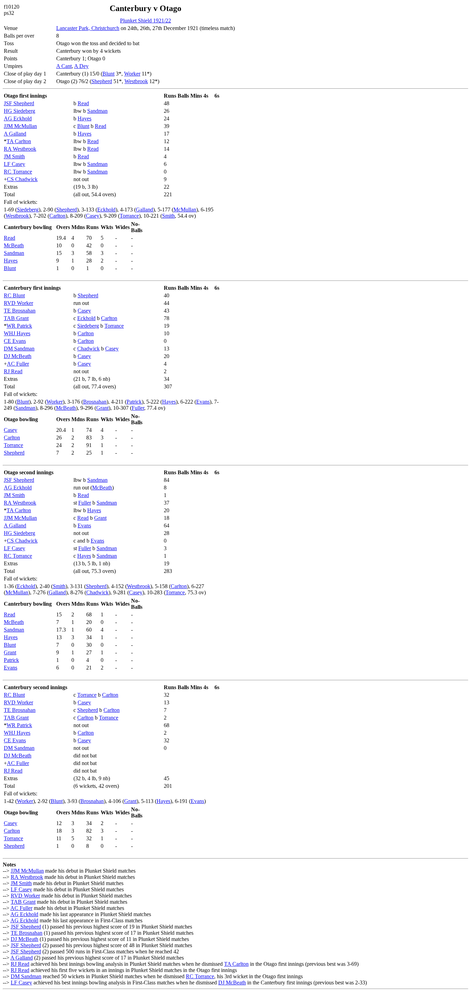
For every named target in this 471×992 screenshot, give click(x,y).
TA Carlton (19, 141)
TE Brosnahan (20, 311)
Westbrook (136, 81)
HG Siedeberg (19, 111)
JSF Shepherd (19, 103)
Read (83, 103)
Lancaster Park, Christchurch (87, 28)
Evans (203, 402)
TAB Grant (16, 318)
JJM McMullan (20, 126)
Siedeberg (28, 209)
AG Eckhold (18, 118)
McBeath (14, 245)
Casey (92, 216)
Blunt (108, 74)
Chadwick (88, 348)
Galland (144, 209)
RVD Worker (18, 303)
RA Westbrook (20, 149)
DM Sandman (19, 348)
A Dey (81, 66)
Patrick (134, 402)
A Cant (64, 66)
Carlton (57, 216)
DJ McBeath (17, 356)
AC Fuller (18, 364)
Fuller (138, 408)
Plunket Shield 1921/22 (145, 20)
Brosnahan (95, 402)
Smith (168, 216)
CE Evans (15, 341)
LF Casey (14, 164)
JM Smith (14, 156)
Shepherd (101, 81)
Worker (132, 74)
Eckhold (106, 209)
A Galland (15, 134)
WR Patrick (19, 326)
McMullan (184, 209)
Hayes (84, 118)
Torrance (129, 216)
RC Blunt (14, 295)
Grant (102, 408)
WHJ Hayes (17, 333)
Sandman (97, 111)
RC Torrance (18, 172)
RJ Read (13, 371)
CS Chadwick (22, 179)
